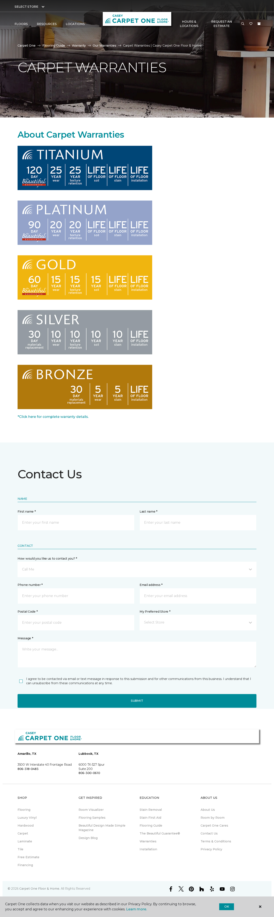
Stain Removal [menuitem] (151, 810)
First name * (27, 511)
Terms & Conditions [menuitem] (216, 841)
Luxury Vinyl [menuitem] (27, 818)
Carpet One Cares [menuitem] (214, 825)
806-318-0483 (28, 769)
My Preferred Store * (155, 611)
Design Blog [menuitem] (88, 838)
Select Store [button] (26, 7)
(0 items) (259, 23)
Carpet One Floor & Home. (39, 888)
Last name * (148, 511)
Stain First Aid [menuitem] (150, 818)
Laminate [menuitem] (25, 841)
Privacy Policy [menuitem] (211, 849)
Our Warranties (104, 45)
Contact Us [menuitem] (209, 833)
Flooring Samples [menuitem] (92, 818)
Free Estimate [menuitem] (28, 857)
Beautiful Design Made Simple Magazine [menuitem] (102, 828)
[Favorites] (251, 24)
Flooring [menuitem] (24, 810)
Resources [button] (47, 24)
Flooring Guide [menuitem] (151, 825)
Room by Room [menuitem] (213, 818)
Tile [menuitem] (20, 849)
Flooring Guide (53, 45)
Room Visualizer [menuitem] (91, 810)
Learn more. (136, 909)
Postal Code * (27, 611)
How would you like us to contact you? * (47, 558)
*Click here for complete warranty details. (53, 417)
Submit (137, 701)
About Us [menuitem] (208, 810)
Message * (25, 638)
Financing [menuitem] (25, 865)
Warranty (79, 45)
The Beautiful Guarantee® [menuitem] (160, 833)
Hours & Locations (189, 24)
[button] (243, 24)
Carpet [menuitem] (23, 833)
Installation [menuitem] (148, 849)
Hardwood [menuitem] (26, 825)
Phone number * (30, 584)
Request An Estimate (221, 24)
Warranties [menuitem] (148, 841)
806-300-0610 (89, 773)
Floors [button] (21, 24)
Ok (226, 906)
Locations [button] (75, 24)
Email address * (151, 584)
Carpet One (27, 45)
